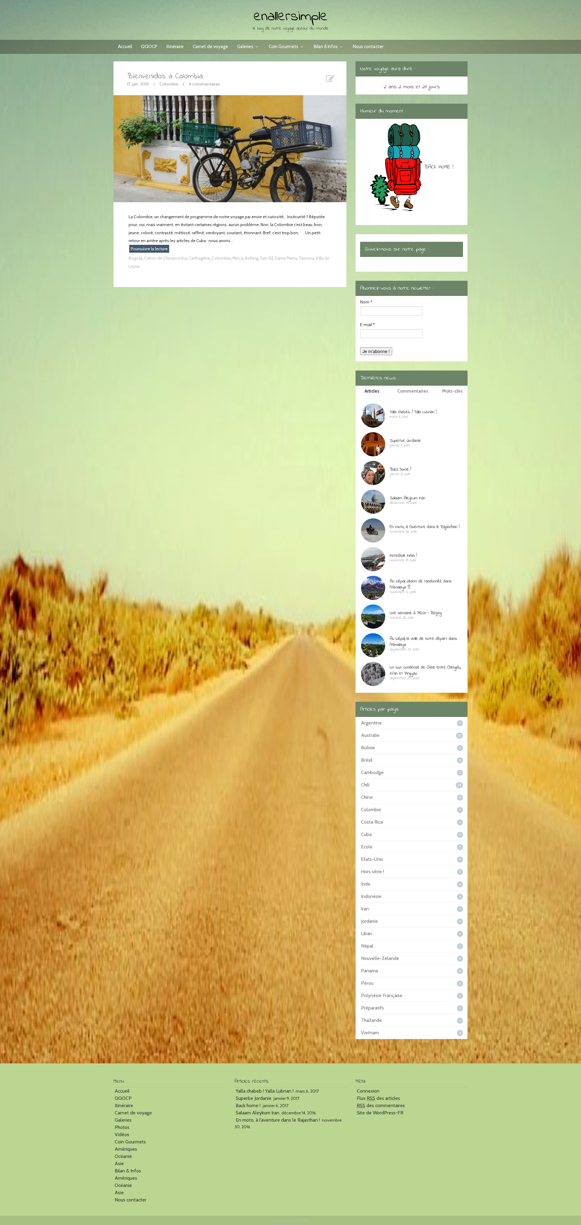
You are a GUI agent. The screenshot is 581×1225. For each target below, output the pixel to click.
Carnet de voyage (210, 46)
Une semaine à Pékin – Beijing (415, 613)
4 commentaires (204, 84)
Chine (367, 797)
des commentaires (381, 1105)
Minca (237, 258)
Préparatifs (372, 1008)
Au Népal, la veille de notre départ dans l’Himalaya (423, 642)
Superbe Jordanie (405, 441)
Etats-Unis (372, 859)
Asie (119, 1163)
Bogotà (135, 258)
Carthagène (199, 258)
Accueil (125, 46)
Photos (122, 1127)
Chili (365, 785)
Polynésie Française (381, 995)
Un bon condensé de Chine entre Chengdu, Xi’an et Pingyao (425, 670)
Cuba (366, 834)
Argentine (371, 723)
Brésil (367, 760)
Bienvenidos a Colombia (165, 76)
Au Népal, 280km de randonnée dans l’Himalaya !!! (420, 584)
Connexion (368, 1091)
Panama (369, 971)
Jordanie (369, 921)
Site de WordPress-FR (380, 1113)
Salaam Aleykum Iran (407, 498)
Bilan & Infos (326, 46)
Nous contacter (368, 46)
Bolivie (368, 747)
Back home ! (400, 469)
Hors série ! (372, 871)
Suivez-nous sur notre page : (397, 249)
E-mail (367, 324)
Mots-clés (452, 391)
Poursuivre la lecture (149, 248)
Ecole (367, 847)
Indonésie (371, 896)
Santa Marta (286, 258)
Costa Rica (372, 822)
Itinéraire (175, 46)
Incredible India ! (403, 556)
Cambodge (372, 772)
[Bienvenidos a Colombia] (229, 148)
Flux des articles (378, 1098)
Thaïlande (371, 1020)
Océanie (123, 1156)
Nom (366, 302)
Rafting (251, 258)
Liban (366, 933)
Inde (365, 884)
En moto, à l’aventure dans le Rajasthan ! (425, 527)
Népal (367, 946)
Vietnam (370, 1032)
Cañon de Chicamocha (165, 258)
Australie (370, 735)
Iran (365, 909)
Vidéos (122, 1134)
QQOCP (149, 46)
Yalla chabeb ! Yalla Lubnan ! (413, 412)
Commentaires (412, 391)
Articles (372, 391)
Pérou (367, 983)
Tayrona (306, 258)
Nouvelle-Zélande (380, 958)
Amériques (126, 1149)
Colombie (168, 84)
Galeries (245, 46)
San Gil (266, 258)
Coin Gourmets (283, 46)
